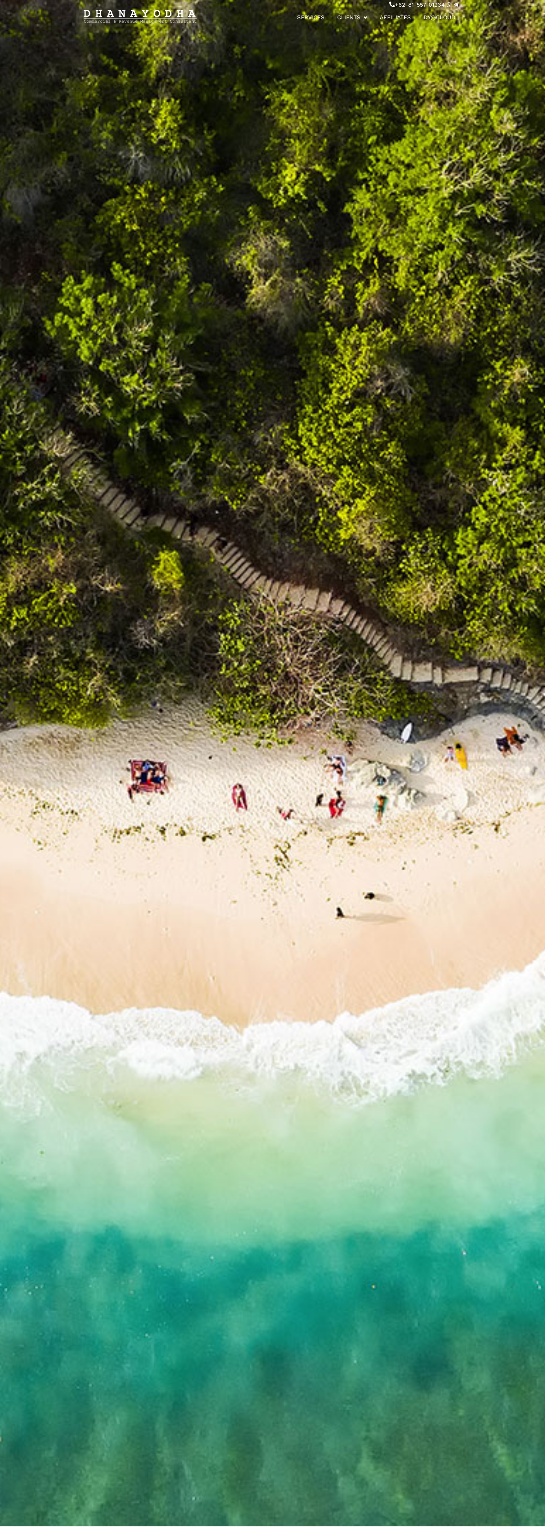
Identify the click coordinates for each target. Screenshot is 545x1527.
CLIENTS (348, 17)
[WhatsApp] (449, 4)
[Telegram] (456, 4)
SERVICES (311, 17)
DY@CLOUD (439, 17)
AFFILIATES (395, 17)
